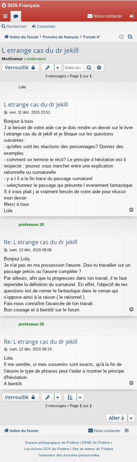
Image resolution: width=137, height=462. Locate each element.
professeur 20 (31, 224)
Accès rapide (7, 17)
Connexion (46, 26)
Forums (17, 17)
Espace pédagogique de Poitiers (52, 442)
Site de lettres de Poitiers (92, 449)
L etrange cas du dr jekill (40, 50)
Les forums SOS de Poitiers (46, 449)
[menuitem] (104, 16)
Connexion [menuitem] (133, 17)
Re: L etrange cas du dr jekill (40, 242)
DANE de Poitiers (96, 442)
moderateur (36, 59)
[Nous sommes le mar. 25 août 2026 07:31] (121, 37)
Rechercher (16, 26)
